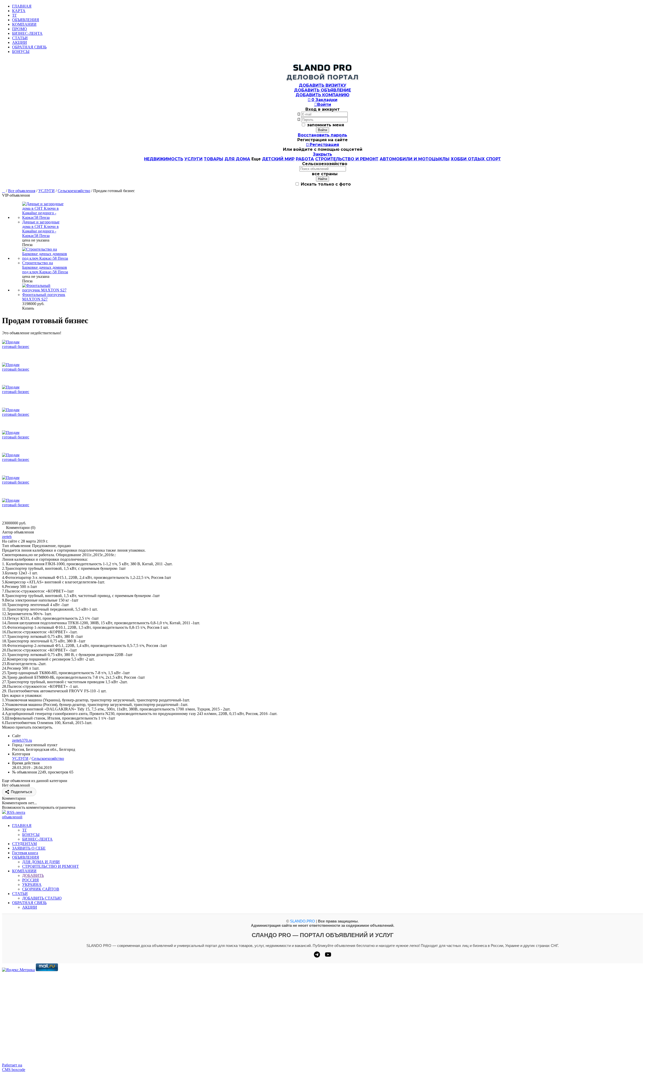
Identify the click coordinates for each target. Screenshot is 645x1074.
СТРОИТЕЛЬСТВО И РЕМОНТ (346, 159)
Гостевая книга (25, 853)
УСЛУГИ (193, 159)
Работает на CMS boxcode (13, 1067)
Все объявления (21, 191)
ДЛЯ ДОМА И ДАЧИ (41, 862)
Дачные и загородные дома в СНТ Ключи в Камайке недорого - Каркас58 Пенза (40, 229)
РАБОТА (305, 159)
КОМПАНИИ (24, 24)
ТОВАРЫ (213, 159)
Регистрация (322, 144)
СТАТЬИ (20, 38)
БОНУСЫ (20, 51)
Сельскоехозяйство (74, 191)
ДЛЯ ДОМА (237, 159)
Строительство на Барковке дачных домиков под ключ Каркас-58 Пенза (45, 267)
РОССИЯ (30, 880)
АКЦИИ (19, 42)
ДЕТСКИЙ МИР (278, 159)
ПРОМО (19, 29)
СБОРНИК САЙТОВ (40, 889)
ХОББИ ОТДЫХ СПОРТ (476, 159)
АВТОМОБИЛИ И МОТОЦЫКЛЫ (414, 159)
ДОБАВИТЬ (33, 875)
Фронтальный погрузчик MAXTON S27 (43, 296)
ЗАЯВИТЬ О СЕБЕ (29, 848)
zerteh (7, 536)
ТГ (14, 15)
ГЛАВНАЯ (21, 6)
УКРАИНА (32, 884)
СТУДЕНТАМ (24, 844)
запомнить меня (325, 125)
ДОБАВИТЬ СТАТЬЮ (41, 898)
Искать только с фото (325, 184)
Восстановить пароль (322, 135)
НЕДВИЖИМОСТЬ (163, 159)
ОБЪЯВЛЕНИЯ (25, 20)
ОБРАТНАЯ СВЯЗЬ (29, 47)
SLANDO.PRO (302, 921)
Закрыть (322, 154)
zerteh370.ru (22, 740)
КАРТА (18, 11)
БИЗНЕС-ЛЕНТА (27, 33)
